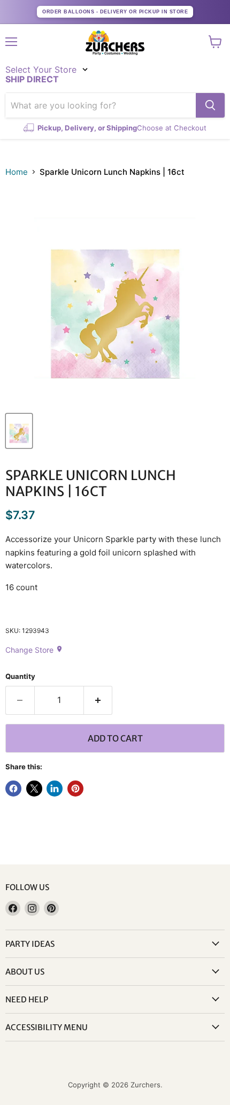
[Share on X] (34, 789)
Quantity (20, 677)
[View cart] (215, 41)
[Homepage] (115, 42)
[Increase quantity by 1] (98, 700)
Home (16, 171)
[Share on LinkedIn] (55, 789)
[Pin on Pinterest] (75, 789)
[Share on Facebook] (13, 789)
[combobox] (100, 105)
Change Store (34, 649)
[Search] (210, 105)
